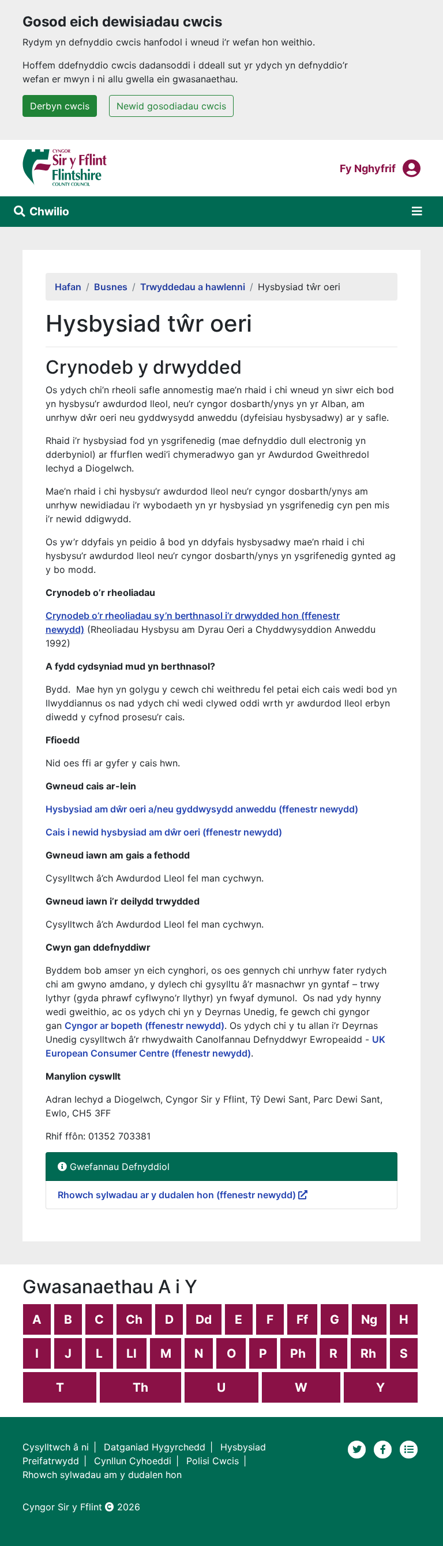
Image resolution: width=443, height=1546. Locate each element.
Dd (204, 1319)
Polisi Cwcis (212, 1461)
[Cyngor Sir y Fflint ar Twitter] (358, 1448)
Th (140, 1387)
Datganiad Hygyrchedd (154, 1447)
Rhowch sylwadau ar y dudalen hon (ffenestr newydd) (178, 1195)
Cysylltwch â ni (55, 1447)
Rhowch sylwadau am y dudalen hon (102, 1474)
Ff (302, 1319)
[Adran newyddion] (409, 1448)
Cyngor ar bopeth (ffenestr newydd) (144, 1025)
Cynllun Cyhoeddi (132, 1461)
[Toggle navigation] (417, 211)
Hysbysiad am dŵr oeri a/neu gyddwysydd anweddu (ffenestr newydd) (203, 809)
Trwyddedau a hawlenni (192, 287)
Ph (298, 1353)
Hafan (68, 287)
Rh (368, 1353)
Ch (134, 1319)
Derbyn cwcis (59, 106)
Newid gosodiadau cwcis (171, 106)
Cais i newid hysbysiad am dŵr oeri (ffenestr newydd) (164, 832)
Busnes (110, 287)
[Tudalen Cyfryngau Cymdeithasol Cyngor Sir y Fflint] (384, 1448)
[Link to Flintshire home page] (64, 167)
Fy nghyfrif (368, 168)
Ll (131, 1353)
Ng (369, 1319)
